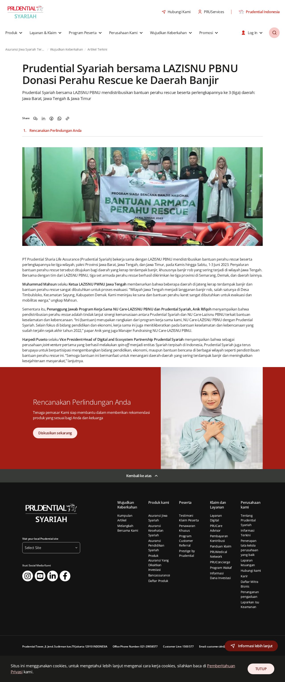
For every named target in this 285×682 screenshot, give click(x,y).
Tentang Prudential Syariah (248, 520)
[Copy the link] (67, 118)
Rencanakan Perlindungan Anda (55, 130)
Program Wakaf (221, 568)
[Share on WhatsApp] (59, 118)
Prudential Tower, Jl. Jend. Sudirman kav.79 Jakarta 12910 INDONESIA (64, 646)
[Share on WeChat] (35, 118)
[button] (14, 32)
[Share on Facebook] (51, 118)
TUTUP (261, 668)
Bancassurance (159, 575)
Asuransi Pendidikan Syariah (156, 545)
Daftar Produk (158, 581)
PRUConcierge (220, 562)
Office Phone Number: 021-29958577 (135, 646)
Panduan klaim (220, 546)
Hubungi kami (251, 570)
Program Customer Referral (186, 540)
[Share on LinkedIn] (43, 118)
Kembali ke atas (139, 475)
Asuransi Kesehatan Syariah (155, 530)
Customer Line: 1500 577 (178, 646)
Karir (244, 576)
